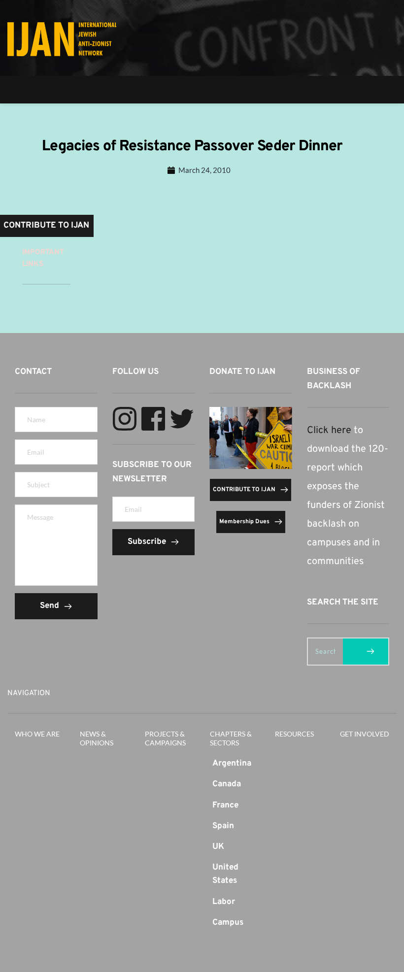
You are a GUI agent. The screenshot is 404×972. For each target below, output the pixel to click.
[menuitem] (235, 764)
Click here (329, 430)
